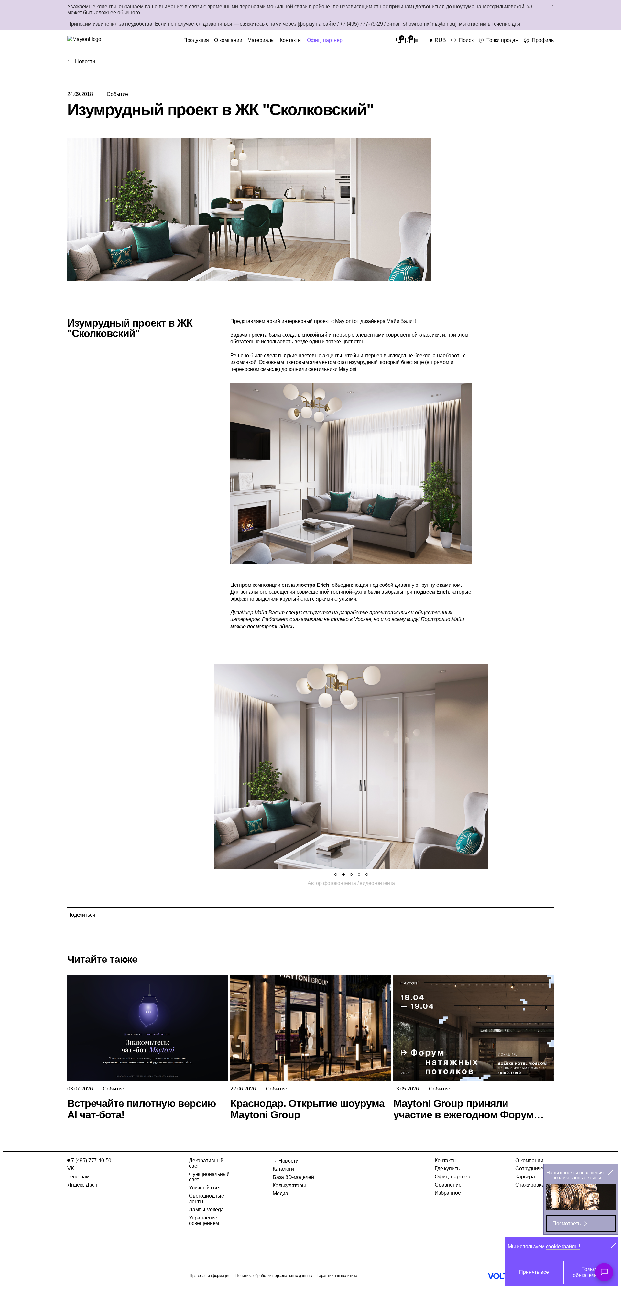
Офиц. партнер (325, 40)
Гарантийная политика (337, 1275)
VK (70, 1168)
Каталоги (283, 1169)
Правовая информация (210, 1275)
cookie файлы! (563, 1246)
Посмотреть (566, 1223)
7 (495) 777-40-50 (91, 1160)
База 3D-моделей (293, 1177)
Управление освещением (204, 1220)
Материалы (261, 40)
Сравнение (448, 1184)
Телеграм (78, 1176)
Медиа (280, 1193)
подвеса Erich (431, 592)
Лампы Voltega (206, 1209)
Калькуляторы (289, 1185)
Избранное (448, 1193)
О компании (228, 40)
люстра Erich (312, 585)
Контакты (291, 40)
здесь (286, 626)
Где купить (447, 1168)
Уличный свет (205, 1187)
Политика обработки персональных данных (273, 1275)
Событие (117, 94)
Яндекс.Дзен (82, 1184)
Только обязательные (589, 1272)
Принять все (534, 1272)
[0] (398, 40)
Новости (85, 61)
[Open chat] (604, 1272)
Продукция (196, 40)
